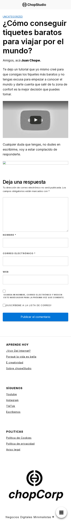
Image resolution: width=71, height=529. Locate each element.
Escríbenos (13, 411)
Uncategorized (13, 16)
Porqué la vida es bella (21, 356)
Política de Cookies (19, 437)
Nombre (9, 234)
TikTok (10, 406)
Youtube (11, 394)
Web (6, 271)
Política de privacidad (20, 443)
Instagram (12, 400)
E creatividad (14, 362)
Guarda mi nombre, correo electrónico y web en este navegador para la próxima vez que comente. (34, 296)
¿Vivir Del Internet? (18, 350)
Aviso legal (13, 449)
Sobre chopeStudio (19, 368)
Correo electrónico (19, 253)
